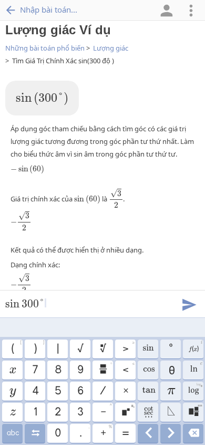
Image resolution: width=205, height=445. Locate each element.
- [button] (106, 411)
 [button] (12, 370)
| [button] (57, 349)
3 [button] (80, 412)
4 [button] (35, 391)
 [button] (195, 368)
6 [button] (80, 391)
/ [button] (102, 391)
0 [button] (57, 433)
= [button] (125, 433)
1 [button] (35, 412)
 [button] (147, 349)
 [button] (147, 391)
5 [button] (57, 391)
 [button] (12, 391)
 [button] (148, 433)
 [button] (148, 370)
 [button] (195, 347)
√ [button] (80, 349)
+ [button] (106, 432)
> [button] (128, 347)
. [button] (84, 432)
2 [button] (57, 412)
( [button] (16, 347)
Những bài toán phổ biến (45, 48)
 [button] (34, 433)
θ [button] (171, 370)
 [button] (12, 433)
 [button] (12, 412)
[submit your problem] (188, 303)
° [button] (170, 349)
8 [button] (57, 370)
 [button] (105, 368)
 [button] (128, 411)
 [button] (193, 433)
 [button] (171, 433)
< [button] (128, 368)
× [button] (125, 391)
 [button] (102, 349)
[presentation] (42, 99)
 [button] (171, 412)
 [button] (194, 389)
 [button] (147, 412)
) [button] (38, 347)
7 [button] (35, 370)
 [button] (195, 411)
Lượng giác (110, 48)
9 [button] (80, 370)
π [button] (170, 391)
